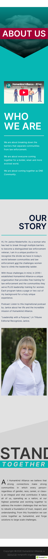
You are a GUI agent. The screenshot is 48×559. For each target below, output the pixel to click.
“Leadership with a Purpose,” (16, 317)
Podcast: (6, 304)
